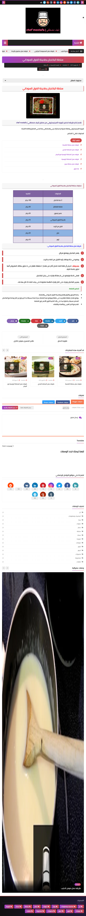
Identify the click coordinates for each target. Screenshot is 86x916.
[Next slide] (3, 350)
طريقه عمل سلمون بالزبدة (43, 51)
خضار (79, 527)
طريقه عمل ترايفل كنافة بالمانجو (68, 888)
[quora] (47, 2)
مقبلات (78, 561)
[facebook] (74, 2)
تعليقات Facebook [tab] (62, 402)
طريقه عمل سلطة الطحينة (20, 51)
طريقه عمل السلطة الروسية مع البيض (67, 154)
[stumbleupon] (41, 2)
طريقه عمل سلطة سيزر (71, 164)
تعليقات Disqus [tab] (48, 402)
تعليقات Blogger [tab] (77, 401)
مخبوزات (78, 554)
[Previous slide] (7, 568)
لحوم (79, 550)
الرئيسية (76, 42)
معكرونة (78, 558)
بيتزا (79, 520)
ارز (80, 512)
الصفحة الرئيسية (55, 65)
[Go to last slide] (7, 350)
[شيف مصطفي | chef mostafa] (43, 20)
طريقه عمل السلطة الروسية (70, 159)
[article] (23, 339)
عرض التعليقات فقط (26, 407)
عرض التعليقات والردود (10, 407)
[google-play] (78, 2)
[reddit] (64, 2)
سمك (79, 535)
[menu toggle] (82, 2)
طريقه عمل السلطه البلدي (71, 149)
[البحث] (3, 2)
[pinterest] (54, 2)
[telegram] (44, 2)
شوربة (79, 539)
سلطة (45, 65)
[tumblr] (51, 2)
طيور (79, 546)
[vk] (67, 2)
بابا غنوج (76, 168)
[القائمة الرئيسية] (5, 43)
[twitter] (71, 2)
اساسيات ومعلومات (74, 516)
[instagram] (61, 2)
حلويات (79, 523)
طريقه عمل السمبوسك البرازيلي (68, 51)
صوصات (78, 542)
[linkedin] (57, 2)
